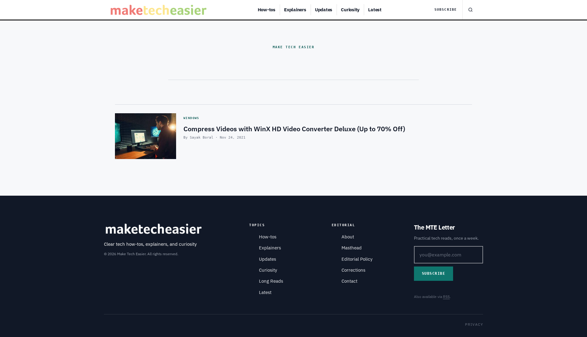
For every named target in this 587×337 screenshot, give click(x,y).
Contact (349, 281)
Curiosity (350, 10)
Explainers (295, 10)
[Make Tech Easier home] (159, 9)
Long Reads (271, 281)
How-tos (266, 10)
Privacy (474, 324)
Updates (323, 10)
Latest (375, 10)
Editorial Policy (356, 259)
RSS (446, 296)
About (347, 237)
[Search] (470, 10)
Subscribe (445, 10)
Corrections (353, 270)
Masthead (351, 248)
